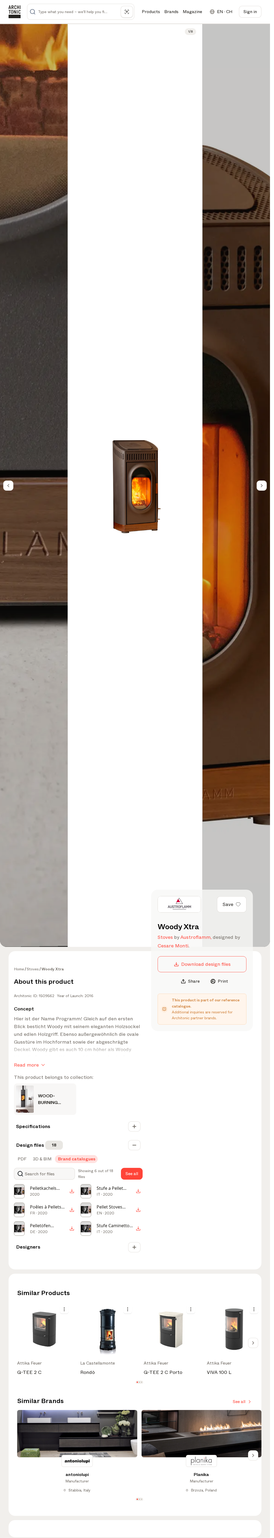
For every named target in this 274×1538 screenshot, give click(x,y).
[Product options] (64, 1309)
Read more (26, 1065)
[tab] (21, 1159)
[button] (137, 1382)
